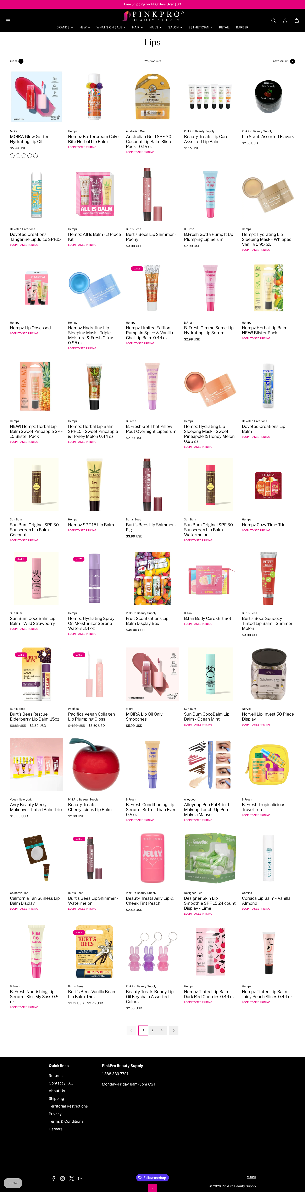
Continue (111, 635)
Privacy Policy (127, 619)
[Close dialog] (230, 545)
